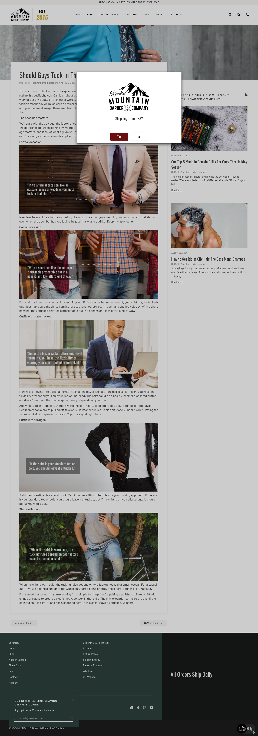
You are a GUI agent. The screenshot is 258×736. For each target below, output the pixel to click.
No (139, 137)
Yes (119, 137)
